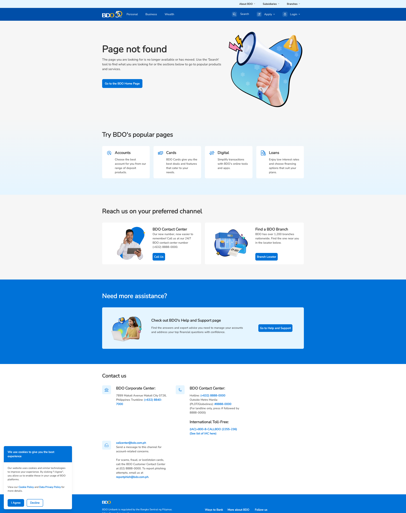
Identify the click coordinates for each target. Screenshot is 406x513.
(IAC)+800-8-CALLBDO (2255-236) (213, 429)
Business (151, 14)
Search (244, 14)
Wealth (169, 14)
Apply (268, 14)
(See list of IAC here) (203, 433)
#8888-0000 (222, 404)
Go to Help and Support (275, 328)
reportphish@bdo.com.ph (132, 477)
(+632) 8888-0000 (212, 395)
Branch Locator (266, 257)
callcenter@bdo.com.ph (131, 443)
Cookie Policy (26, 487)
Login (293, 14)
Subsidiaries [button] (270, 4)
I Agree (16, 503)
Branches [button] (292, 4)
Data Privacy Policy (50, 487)
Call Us (159, 257)
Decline (35, 503)
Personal (132, 14)
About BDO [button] (246, 4)
